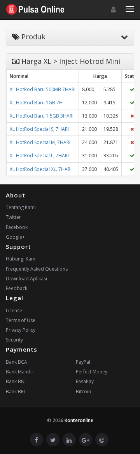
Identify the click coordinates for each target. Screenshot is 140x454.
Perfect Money (91, 371)
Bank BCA (16, 362)
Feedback (16, 288)
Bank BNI (16, 381)
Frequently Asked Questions (37, 269)
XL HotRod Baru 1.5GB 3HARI (42, 116)
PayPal (83, 362)
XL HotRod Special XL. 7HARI (41, 169)
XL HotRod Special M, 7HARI (40, 142)
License (14, 310)
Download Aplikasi (26, 278)
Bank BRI (15, 391)
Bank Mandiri (20, 371)
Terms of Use (20, 320)
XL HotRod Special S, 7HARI (39, 129)
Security (14, 339)
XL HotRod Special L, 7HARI (39, 155)
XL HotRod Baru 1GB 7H (36, 102)
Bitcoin (83, 391)
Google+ (15, 237)
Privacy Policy (20, 330)
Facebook (17, 227)
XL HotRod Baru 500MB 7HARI (42, 89)
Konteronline (79, 420)
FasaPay (85, 381)
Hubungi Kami (21, 258)
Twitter (13, 217)
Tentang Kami (21, 207)
